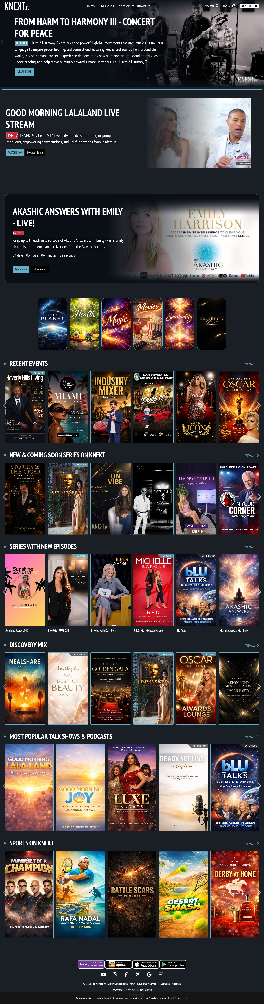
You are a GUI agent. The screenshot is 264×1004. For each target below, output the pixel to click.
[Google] (149, 974)
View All (250, 364)
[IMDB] (161, 974)
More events (40, 269)
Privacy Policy (135, 983)
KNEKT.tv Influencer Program (116, 983)
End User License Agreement (169, 983)
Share (88, 983)
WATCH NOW (15, 152)
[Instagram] (115, 974)
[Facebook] (126, 974)
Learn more (24, 71)
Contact (99, 983)
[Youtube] (103, 974)
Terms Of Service (149, 983)
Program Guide (35, 152)
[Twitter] (138, 974)
